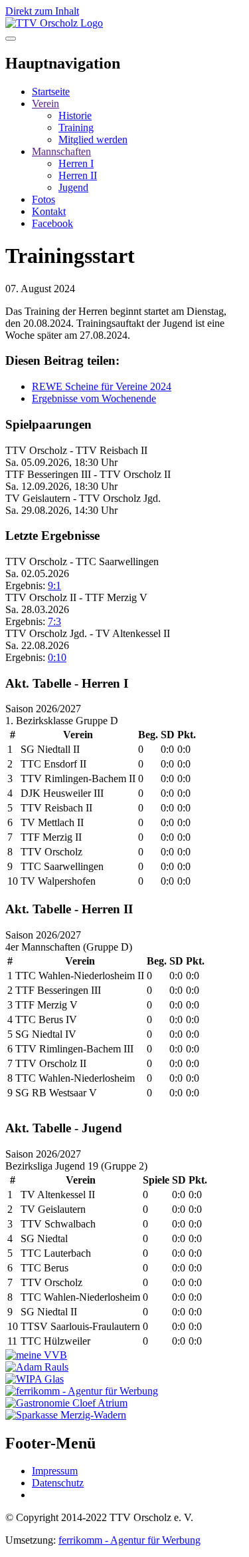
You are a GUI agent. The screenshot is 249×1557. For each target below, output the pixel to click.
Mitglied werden (92, 139)
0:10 (57, 657)
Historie (75, 115)
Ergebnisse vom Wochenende (94, 398)
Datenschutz (58, 1482)
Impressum (55, 1470)
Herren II (77, 175)
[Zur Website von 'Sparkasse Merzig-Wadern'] (65, 1415)
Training (76, 127)
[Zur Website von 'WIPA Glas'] (34, 1379)
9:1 (54, 585)
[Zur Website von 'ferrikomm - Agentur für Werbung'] (81, 1391)
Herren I (76, 163)
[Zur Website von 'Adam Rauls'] (36, 1367)
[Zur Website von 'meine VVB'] (36, 1355)
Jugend (73, 187)
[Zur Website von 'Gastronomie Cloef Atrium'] (66, 1403)
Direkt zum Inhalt (42, 11)
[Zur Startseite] (54, 23)
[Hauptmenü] (10, 39)
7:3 (54, 621)
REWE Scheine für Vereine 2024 (101, 386)
